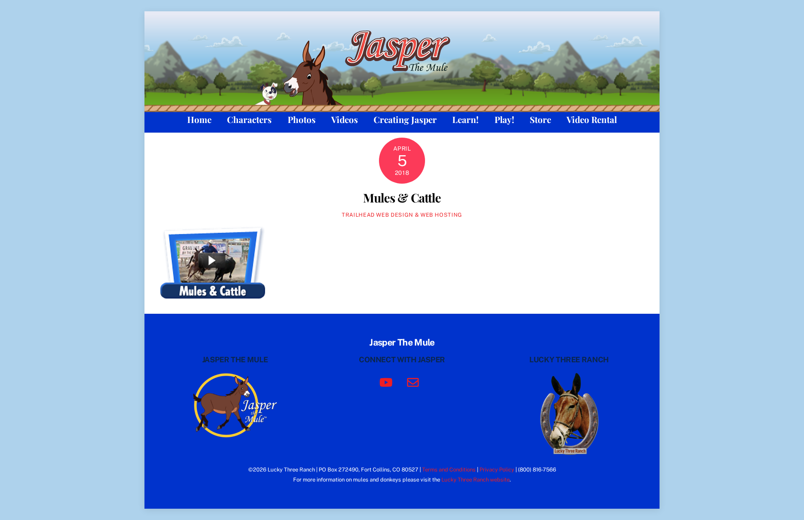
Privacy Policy (496, 469)
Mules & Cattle (402, 197)
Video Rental (592, 119)
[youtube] (387, 381)
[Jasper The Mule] (402, 76)
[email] (414, 381)
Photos (302, 119)
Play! (504, 119)
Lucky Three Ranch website (475, 479)
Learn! (465, 119)
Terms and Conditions (449, 469)
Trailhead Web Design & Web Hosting (402, 215)
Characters (249, 119)
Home (199, 119)
